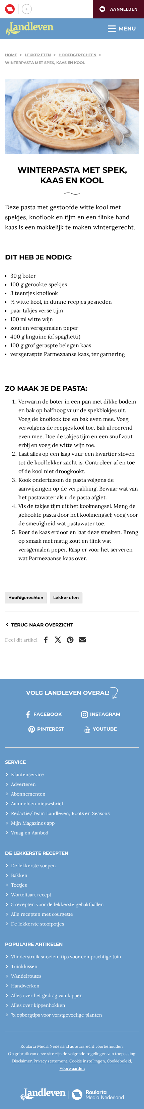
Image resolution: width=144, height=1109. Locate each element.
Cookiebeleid (119, 1060)
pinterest (50, 729)
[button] (118, 9)
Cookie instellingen (87, 1060)
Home (11, 55)
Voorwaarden (72, 1068)
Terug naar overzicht (42, 625)
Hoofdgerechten (77, 55)
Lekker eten (38, 55)
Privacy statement (50, 1060)
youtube (105, 729)
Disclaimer (21, 1060)
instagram (105, 714)
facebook (47, 714)
